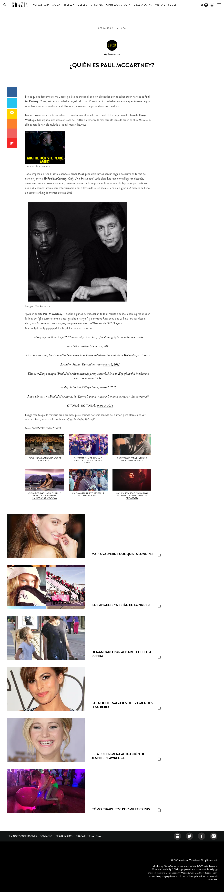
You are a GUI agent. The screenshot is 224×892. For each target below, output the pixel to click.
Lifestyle (97, 4)
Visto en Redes (166, 4)
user (212, 5)
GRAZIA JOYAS (143, 4)
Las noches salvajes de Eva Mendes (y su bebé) (122, 705)
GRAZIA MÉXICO (64, 836)
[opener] (219, 5)
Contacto (46, 836)
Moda (56, 4)
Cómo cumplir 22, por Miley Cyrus (121, 809)
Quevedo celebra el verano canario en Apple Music (132, 459)
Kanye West (55, 428)
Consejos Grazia (118, 4)
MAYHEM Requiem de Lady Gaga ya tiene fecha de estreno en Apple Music (132, 495)
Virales (44, 428)
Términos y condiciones (22, 836)
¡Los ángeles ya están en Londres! (121, 605)
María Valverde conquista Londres (122, 554)
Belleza (69, 4)
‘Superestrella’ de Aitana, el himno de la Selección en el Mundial (88, 460)
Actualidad (41, 4)
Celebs (82, 4)
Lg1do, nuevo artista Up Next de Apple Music (44, 459)
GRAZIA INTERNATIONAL (89, 836)
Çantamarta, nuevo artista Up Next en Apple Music (88, 494)
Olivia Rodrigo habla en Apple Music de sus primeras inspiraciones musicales (44, 495)
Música (121, 28)
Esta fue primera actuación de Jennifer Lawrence (118, 756)
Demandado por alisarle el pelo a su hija (121, 654)
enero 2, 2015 (101, 346)
